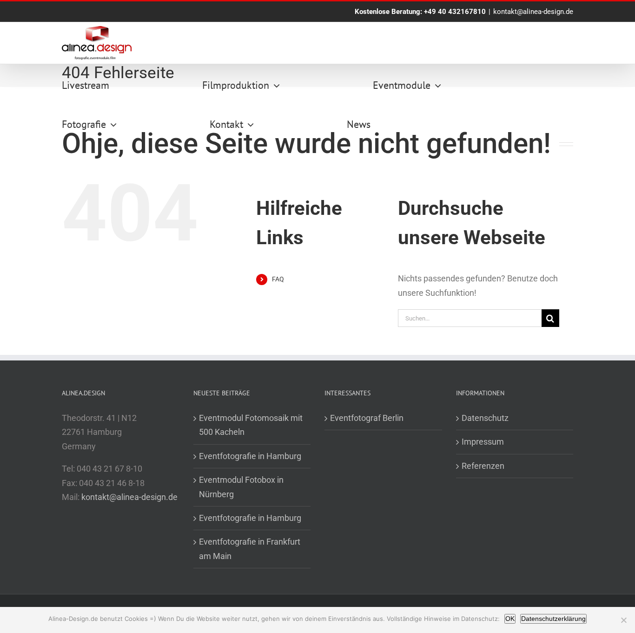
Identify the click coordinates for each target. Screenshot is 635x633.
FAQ (278, 279)
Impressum (483, 441)
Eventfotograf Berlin (366, 418)
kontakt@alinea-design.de (533, 11)
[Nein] (623, 620)
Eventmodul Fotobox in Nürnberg (241, 487)
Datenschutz (485, 418)
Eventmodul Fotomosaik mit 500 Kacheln (251, 425)
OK (510, 618)
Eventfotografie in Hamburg (250, 456)
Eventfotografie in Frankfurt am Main (249, 548)
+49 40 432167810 (455, 11)
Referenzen (483, 466)
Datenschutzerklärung (553, 618)
